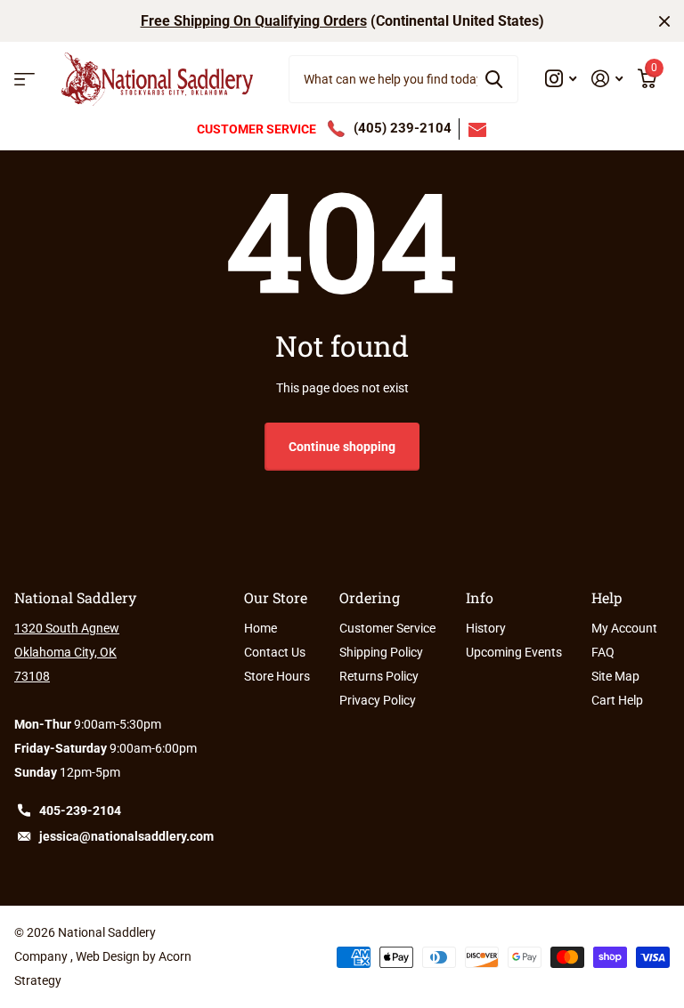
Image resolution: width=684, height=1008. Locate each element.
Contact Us (274, 652)
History (486, 628)
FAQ (603, 652)
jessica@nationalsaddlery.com (126, 836)
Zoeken (493, 79)
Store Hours (277, 676)
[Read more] (561, 79)
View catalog (24, 79)
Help (606, 597)
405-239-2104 (80, 810)
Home (260, 628)
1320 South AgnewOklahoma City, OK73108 (66, 652)
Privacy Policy (377, 700)
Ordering (369, 597)
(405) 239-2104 (403, 128)
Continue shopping (342, 446)
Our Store (275, 597)
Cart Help (617, 700)
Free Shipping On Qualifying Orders (254, 20)
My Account (624, 628)
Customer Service (387, 628)
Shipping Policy (381, 652)
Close (664, 21)
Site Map (615, 676)
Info (479, 597)
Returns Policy (379, 676)
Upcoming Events (514, 652)
